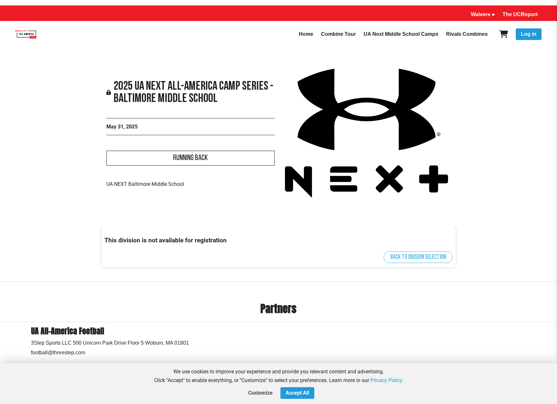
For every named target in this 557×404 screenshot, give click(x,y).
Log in (528, 34)
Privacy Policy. (386, 380)
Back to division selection (418, 257)
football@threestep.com (58, 352)
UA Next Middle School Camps (401, 34)
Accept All (297, 393)
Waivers (480, 14)
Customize (260, 393)
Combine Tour (338, 34)
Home (306, 34)
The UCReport (520, 14)
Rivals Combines (467, 34)
